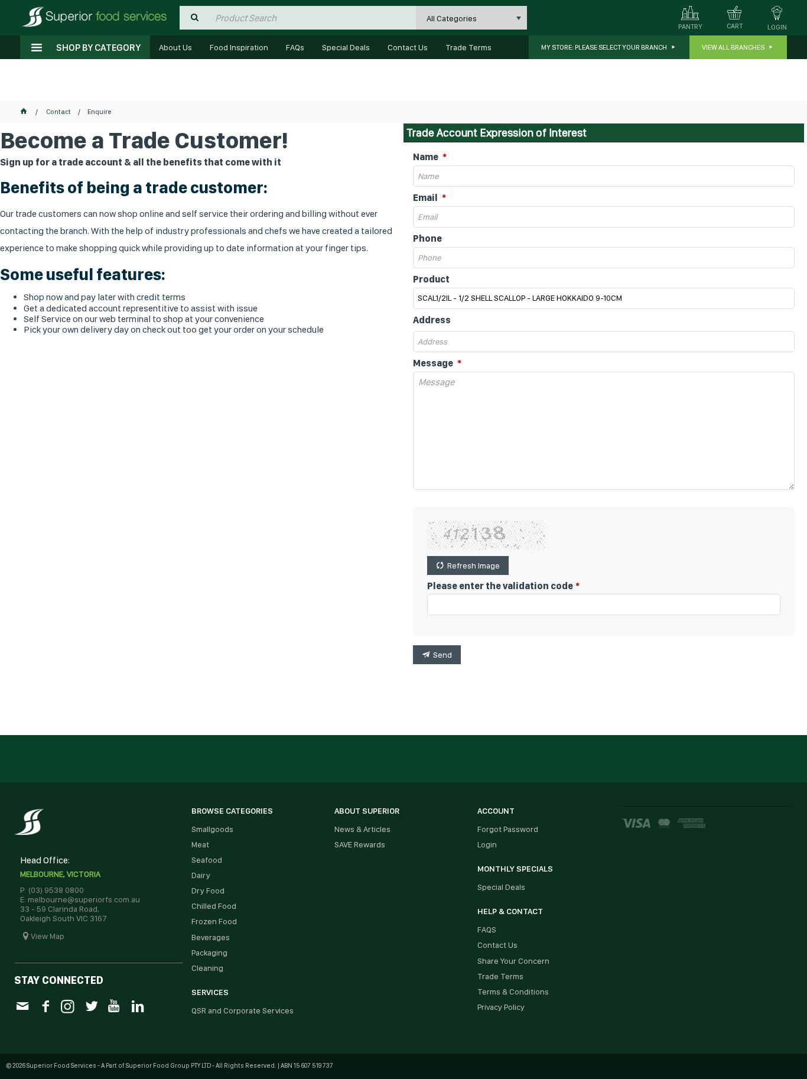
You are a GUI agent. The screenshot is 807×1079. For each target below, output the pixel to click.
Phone (427, 238)
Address (432, 320)
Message (434, 363)
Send (442, 654)
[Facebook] (45, 1005)
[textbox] (312, 17)
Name (426, 157)
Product (431, 279)
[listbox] (471, 18)
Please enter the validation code (500, 586)
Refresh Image (473, 565)
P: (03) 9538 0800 (52, 890)
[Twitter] (91, 1005)
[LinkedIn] (137, 1005)
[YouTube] (114, 1005)
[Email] (22, 1005)
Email (426, 198)
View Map (47, 936)
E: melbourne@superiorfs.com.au (80, 899)
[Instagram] (68, 1004)
